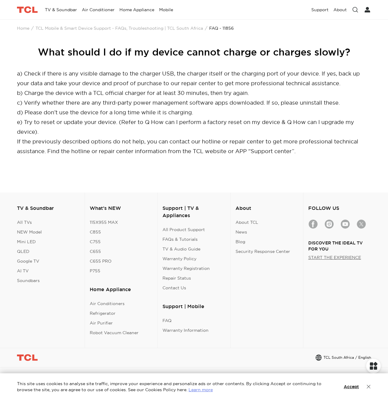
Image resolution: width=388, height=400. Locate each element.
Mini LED (26, 241)
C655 (95, 251)
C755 (95, 241)
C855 (95, 232)
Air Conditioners (107, 303)
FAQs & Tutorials (180, 239)
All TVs (24, 222)
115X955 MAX (104, 222)
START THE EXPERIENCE (334, 257)
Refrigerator (102, 313)
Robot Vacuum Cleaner (114, 332)
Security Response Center (263, 251)
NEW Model (29, 232)
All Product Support (183, 229)
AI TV (23, 271)
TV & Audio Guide (181, 249)
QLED (23, 251)
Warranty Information (185, 330)
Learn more (201, 389)
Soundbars (28, 280)
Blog (240, 241)
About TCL (247, 222)
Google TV (28, 261)
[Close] (369, 386)
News (241, 232)
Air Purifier (101, 323)
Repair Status (176, 278)
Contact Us (174, 288)
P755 (95, 271)
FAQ (167, 320)
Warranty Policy (179, 258)
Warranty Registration (186, 268)
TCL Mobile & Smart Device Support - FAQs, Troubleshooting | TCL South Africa (119, 28)
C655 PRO (101, 261)
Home (23, 28)
